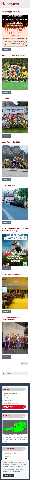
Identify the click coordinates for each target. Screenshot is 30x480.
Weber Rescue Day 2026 (11, 142)
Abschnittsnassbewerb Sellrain (14, 55)
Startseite (7, 373)
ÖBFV (5, 458)
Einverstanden (8, 475)
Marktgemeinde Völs (10, 453)
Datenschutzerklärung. (14, 471)
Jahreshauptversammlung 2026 (14, 274)
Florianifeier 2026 (8, 185)
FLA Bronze (6, 99)
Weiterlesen (6, 49)
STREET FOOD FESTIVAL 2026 (13, 12)
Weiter (24, 363)
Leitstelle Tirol (8, 456)
